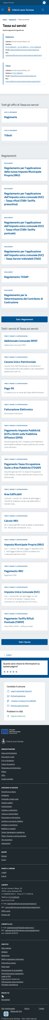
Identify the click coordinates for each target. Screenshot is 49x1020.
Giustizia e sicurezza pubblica (12, 821)
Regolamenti (8, 163)
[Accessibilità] (6, 1014)
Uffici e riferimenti (10, 112)
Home (5, 19)
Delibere (4, 951)
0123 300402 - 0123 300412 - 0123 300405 (23, 47)
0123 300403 (17, 73)
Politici (3, 771)
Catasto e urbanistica (9, 810)
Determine (5, 955)
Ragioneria (9, 36)
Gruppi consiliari (7, 779)
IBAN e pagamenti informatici (12, 959)
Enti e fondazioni (7, 760)
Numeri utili (5, 914)
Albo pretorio (6, 948)
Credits (41, 1008)
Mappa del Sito (16, 1011)
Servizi (26, 1008)
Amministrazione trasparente (12, 973)
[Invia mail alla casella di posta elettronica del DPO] (20, 927)
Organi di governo (8, 764)
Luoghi (3, 872)
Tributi (8, 65)
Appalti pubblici (7, 802)
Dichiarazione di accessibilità (12, 970)
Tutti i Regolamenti (24, 319)
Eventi (3, 876)
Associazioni (5, 843)
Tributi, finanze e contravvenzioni (15, 336)
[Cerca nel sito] (42, 10)
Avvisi (3, 859)
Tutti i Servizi (24, 642)
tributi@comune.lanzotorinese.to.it (23, 75)
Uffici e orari (5, 911)
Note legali (5, 966)
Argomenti (12, 19)
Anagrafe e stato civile (9, 799)
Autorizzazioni (6, 806)
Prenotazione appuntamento (12, 981)
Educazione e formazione (10, 817)
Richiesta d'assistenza (9, 984)
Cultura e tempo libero (9, 813)
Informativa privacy (8, 962)
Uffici (3, 775)
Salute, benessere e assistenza (13, 832)
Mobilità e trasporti (8, 828)
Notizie (4, 856)
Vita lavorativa (6, 839)
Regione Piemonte (8, 3)
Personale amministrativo (11, 767)
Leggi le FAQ (6, 976)
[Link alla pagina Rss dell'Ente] (2, 996)
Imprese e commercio (9, 824)
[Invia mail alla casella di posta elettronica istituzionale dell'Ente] (21, 903)
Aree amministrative (9, 753)
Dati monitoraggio (8, 1008)
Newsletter (5, 999)
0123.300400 (14, 897)
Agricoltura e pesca (8, 791)
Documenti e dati (7, 756)
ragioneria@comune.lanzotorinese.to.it (24, 49)
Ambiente (5, 795)
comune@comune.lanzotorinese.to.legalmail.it (22, 81)
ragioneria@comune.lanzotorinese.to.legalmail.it (23, 55)
